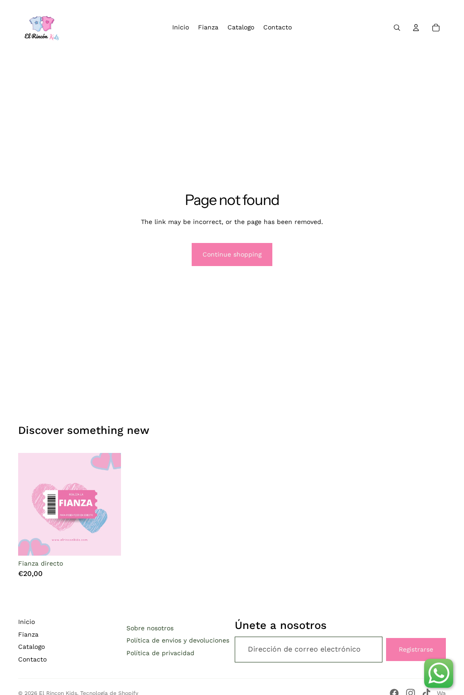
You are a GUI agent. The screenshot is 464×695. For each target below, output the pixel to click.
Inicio (26, 621)
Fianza (28, 634)
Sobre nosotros (150, 628)
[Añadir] (107, 541)
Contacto (32, 659)
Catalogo (31, 646)
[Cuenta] (416, 28)
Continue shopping (232, 254)
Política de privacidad (160, 653)
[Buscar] (397, 28)
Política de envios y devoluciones (177, 640)
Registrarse (416, 649)
